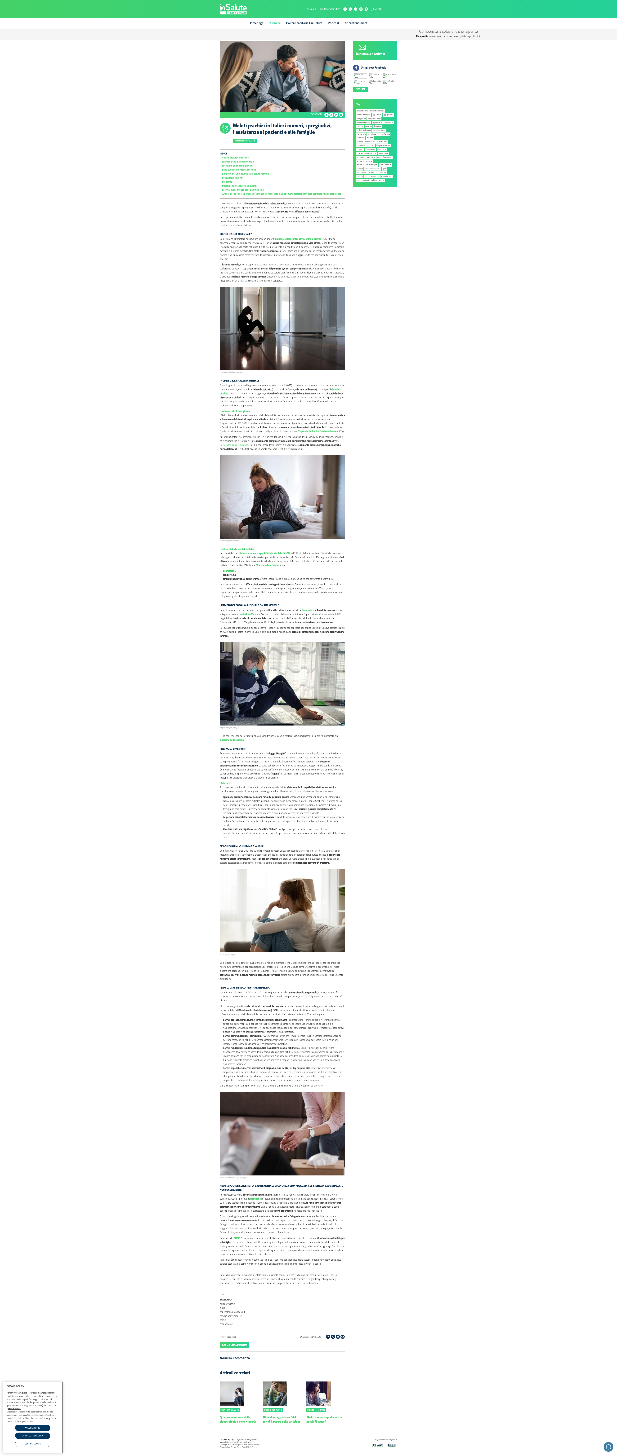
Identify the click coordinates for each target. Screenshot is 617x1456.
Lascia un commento (234, 1345)
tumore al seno (387, 176)
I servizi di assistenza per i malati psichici (243, 190)
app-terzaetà (377, 122)
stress (371, 173)
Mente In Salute (245, 141)
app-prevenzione (374, 119)
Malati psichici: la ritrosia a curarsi (239, 186)
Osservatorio (370, 149)
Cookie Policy (236, 1447)
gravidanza (372, 134)
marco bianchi (382, 142)
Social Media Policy (249, 1447)
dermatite (377, 126)
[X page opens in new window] (350, 9)
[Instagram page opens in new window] (361, 9)
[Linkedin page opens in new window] (355, 9)
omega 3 (360, 149)
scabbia (360, 169)
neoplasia (370, 146)
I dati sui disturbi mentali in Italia (239, 170)
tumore (360, 176)
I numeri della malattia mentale (238, 162)
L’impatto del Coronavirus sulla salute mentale (245, 174)
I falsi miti (227, 182)
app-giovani (361, 119)
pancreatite (381, 149)
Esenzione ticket (379, 130)
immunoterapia (384, 134)
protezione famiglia (364, 161)
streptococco (362, 173)
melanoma (361, 146)
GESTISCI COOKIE (33, 1444)
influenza (370, 138)
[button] (608, 1447)
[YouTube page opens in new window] (366, 9)
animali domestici (363, 115)
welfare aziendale (377, 180)
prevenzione (383, 153)
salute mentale (385, 165)
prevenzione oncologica (366, 157)
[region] (33, 1417)
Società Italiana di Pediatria (234, 445)
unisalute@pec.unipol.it (229, 1442)
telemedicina (381, 173)
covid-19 (360, 126)
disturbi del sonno (364, 130)
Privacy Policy (225, 1447)
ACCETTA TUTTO (32, 1428)
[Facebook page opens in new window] (345, 9)
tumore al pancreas (372, 176)
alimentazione (362, 111)
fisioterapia (361, 134)
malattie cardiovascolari (366, 142)
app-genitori (388, 115)
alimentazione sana (377, 111)
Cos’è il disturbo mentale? (235, 158)
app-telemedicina (363, 122)
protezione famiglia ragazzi (367, 165)
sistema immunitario (372, 169)
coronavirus (388, 122)
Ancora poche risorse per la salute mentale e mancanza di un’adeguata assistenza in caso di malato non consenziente (281, 194)
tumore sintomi (363, 180)
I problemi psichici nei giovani (237, 166)
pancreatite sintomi (364, 153)
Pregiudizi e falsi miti (233, 178)
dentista (368, 126)
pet (375, 153)
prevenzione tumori (384, 157)
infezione (360, 138)
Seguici (360, 89)
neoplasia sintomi (383, 146)
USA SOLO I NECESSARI (32, 1436)
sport (385, 169)
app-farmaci (377, 115)
